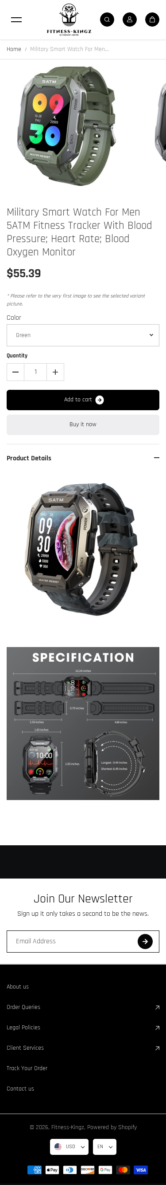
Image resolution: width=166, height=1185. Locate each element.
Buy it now (83, 424)
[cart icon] (152, 19)
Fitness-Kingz (67, 1127)
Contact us (20, 1089)
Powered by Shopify (112, 1127)
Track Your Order (27, 1068)
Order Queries (23, 1007)
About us (18, 987)
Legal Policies (23, 1028)
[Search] (107, 19)
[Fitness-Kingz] (69, 19)
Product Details (29, 458)
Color (14, 317)
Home (14, 49)
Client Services (25, 1048)
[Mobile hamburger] (16, 19)
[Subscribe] (145, 941)
